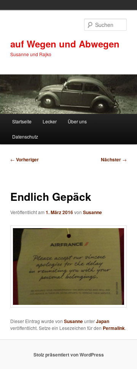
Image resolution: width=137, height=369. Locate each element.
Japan (102, 321)
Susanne (92, 212)
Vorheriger (24, 159)
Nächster (114, 159)
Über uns (77, 121)
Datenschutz (25, 136)
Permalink (114, 328)
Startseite (22, 121)
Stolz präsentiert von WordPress (68, 354)
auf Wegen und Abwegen (64, 43)
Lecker (50, 121)
